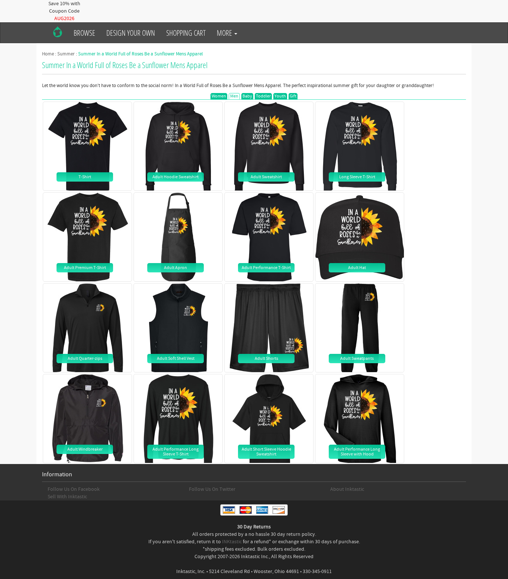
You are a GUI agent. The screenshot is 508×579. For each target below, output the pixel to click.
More (225, 33)
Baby (247, 96)
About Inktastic (347, 489)
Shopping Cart (186, 33)
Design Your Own (130, 33)
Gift (293, 96)
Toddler (263, 96)
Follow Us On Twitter (212, 489)
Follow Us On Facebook (74, 489)
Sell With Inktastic (67, 496)
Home (48, 54)
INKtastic (232, 541)
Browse (84, 33)
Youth (280, 96)
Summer (66, 54)
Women (219, 96)
